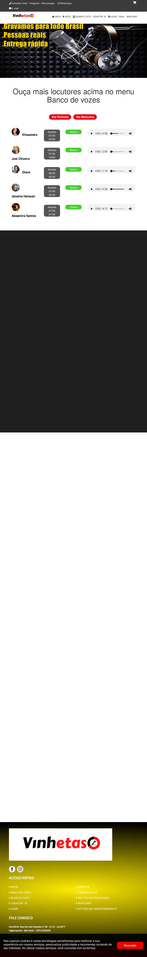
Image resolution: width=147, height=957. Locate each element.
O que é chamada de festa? (110, 686)
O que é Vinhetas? (79, 686)
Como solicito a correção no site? (95, 697)
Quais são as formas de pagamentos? (88, 675)
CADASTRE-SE (18, 903)
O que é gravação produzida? (36, 709)
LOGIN (14, 908)
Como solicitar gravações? (107, 681)
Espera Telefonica (116, 714)
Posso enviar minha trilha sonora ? (77, 709)
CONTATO (83, 886)
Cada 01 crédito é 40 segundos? (105, 703)
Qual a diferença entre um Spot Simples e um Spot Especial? (72, 664)
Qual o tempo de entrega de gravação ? (41, 686)
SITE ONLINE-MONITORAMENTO (97, 908)
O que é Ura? (38, 720)
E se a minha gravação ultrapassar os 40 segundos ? (51, 703)
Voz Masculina (85, 117)
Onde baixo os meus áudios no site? (50, 697)
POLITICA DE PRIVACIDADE (93, 897)
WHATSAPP (84, 903)
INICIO (14, 886)
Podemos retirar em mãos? (98, 720)
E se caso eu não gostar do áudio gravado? (54, 669)
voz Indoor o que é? (113, 709)
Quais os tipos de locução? (99, 669)
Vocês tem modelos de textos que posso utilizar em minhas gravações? (59, 714)
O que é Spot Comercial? (47, 675)
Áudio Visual (39, 692)
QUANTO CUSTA (20, 897)
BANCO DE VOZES (20, 892)
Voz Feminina (60, 117)
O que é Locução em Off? (52, 658)
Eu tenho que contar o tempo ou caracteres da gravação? (54, 681)
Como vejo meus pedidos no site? (92, 692)
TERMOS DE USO (87, 892)
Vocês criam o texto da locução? (90, 658)
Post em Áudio (59, 692)
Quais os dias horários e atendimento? (71, 726)
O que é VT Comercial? (63, 720)
